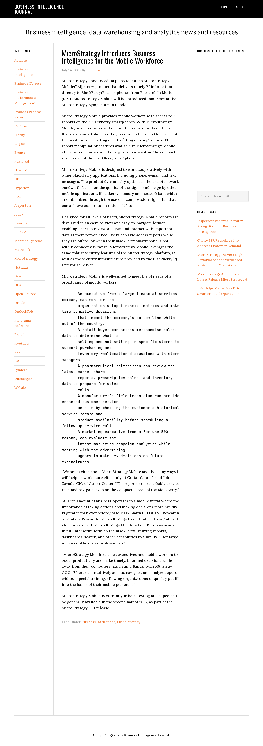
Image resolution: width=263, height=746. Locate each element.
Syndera (20, 370)
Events (19, 152)
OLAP (18, 285)
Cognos (20, 144)
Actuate (20, 60)
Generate (21, 170)
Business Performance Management (25, 97)
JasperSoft (22, 205)
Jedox (18, 214)
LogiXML (21, 232)
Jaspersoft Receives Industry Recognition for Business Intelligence (220, 226)
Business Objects (27, 83)
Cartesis (21, 126)
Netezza (21, 267)
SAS (17, 361)
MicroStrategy (128, 622)
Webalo (20, 387)
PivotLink (21, 343)
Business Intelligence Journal (39, 9)
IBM (17, 197)
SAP (17, 352)
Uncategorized (26, 379)
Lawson (20, 223)
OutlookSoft (23, 311)
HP (16, 179)
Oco (17, 276)
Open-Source (25, 294)
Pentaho (21, 334)
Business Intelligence (98, 622)
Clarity (19, 135)
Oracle (19, 303)
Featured (21, 161)
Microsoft (22, 250)
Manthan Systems (28, 241)
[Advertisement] (121, 666)
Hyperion (21, 188)
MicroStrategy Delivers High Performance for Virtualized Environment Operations (219, 260)
